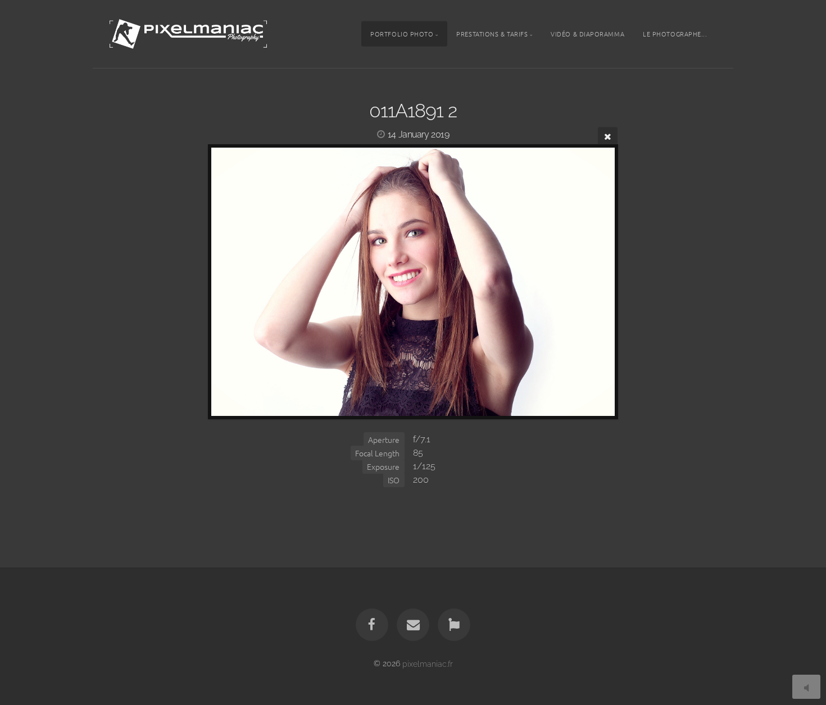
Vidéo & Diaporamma (587, 33)
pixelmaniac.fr (427, 663)
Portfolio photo (401, 33)
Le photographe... (675, 33)
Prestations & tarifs (492, 33)
